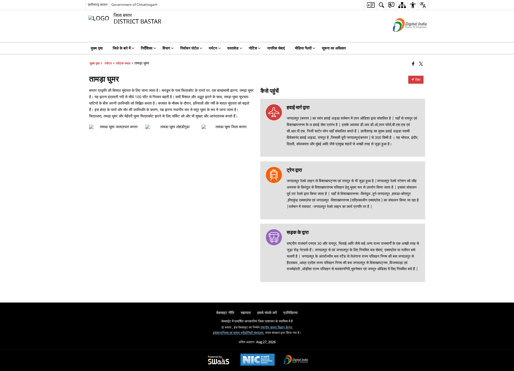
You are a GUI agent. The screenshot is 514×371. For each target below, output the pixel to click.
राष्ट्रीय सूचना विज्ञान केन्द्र (276, 327)
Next (248, 127)
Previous (94, 127)
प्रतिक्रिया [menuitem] (290, 313)
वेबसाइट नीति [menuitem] (225, 313)
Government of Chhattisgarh (134, 4)
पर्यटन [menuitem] (213, 48)
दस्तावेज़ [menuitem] (233, 48)
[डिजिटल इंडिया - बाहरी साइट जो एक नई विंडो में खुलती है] (403, 36)
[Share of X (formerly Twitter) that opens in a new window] (421, 64)
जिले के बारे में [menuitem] (122, 48)
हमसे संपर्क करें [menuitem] (267, 313)
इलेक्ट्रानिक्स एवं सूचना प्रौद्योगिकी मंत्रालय (238, 333)
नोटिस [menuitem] (253, 48)
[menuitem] (370, 5)
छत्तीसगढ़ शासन (97, 4)
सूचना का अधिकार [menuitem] (334, 48)
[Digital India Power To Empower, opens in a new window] (296, 360)
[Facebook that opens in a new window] (413, 64)
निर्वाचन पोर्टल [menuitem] (189, 48)
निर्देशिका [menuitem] (146, 48)
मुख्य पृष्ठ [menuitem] (97, 48)
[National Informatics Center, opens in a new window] (257, 360)
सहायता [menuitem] (246, 313)
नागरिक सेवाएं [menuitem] (276, 48)
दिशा (417, 79)
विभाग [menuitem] (166, 48)
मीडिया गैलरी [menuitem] (303, 48)
